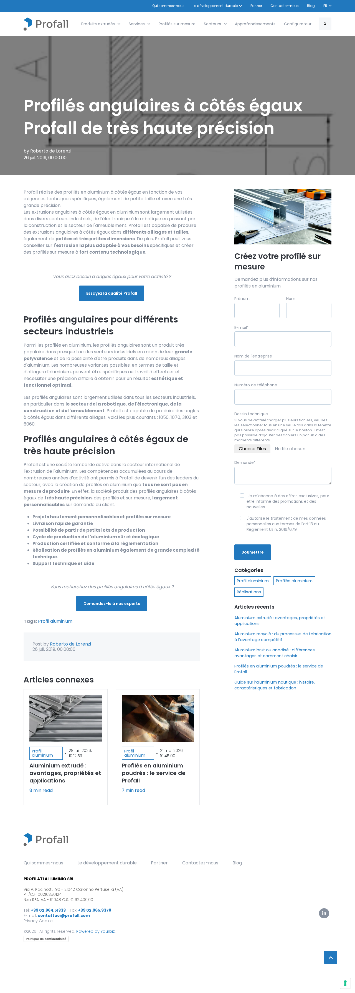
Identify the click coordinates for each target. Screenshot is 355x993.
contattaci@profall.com (64, 915)
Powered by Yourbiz (95, 931)
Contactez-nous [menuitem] (200, 863)
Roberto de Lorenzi (50, 151)
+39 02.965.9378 (94, 910)
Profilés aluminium (294, 581)
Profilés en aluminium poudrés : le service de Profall (278, 669)
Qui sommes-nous (168, 5)
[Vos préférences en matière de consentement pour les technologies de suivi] (345, 983)
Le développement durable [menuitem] (107, 863)
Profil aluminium (55, 621)
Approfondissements (255, 24)
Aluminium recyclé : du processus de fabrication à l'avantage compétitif (282, 636)
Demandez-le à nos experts (111, 603)
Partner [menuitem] (159, 863)
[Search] (325, 23)
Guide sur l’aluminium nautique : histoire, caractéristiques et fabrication (274, 685)
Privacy (31, 921)
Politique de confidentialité (46, 939)
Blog (311, 5)
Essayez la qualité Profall (111, 293)
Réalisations (249, 592)
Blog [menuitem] (237, 863)
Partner (256, 5)
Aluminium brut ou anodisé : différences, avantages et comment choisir (275, 653)
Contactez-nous (284, 5)
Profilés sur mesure (177, 24)
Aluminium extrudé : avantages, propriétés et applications (279, 620)
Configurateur (297, 24)
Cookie (46, 921)
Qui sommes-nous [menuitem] (43, 863)
